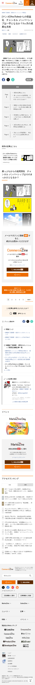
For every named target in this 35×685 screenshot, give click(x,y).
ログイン (18, 275)
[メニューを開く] (3, 3)
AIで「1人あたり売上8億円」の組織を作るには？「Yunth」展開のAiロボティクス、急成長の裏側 (19, 491)
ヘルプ (9, 653)
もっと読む (7, 370)
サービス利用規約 (12, 666)
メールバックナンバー (18, 265)
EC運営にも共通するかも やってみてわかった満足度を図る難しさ (22, 117)
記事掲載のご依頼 (26, 595)
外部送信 (10, 671)
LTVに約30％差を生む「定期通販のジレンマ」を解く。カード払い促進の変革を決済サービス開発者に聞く (18, 524)
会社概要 (10, 663)
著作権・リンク (12, 655)
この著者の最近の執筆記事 (20, 402)
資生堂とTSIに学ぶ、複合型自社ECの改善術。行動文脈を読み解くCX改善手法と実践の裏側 (18, 517)
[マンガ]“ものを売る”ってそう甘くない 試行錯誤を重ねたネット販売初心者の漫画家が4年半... (17, 359)
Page (6, 107)
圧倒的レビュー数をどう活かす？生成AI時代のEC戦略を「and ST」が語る (18, 552)
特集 (3, 619)
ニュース (5, 611)
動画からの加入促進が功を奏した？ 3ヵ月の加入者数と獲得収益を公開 (22, 107)
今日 (10, 485)
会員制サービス (23, 34)
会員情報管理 (11, 658)
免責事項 (10, 661)
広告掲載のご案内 (9, 595)
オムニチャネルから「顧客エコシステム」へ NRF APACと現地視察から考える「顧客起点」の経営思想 (18, 510)
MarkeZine (5, 603)
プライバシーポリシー (13, 669)
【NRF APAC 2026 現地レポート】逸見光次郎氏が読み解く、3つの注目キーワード (18, 539)
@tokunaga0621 (23, 393)
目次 (17, 87)
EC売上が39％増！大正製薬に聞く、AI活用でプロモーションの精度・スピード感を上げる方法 (19, 498)
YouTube (4, 34)
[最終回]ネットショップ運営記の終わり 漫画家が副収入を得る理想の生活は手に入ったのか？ (18, 353)
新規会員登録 (18, 269)
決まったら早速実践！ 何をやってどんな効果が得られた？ (22, 134)
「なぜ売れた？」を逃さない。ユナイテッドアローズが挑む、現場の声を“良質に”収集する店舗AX (18, 546)
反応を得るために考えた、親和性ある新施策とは (22, 126)
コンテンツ (15, 34)
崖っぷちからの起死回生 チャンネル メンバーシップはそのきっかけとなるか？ (22, 97)
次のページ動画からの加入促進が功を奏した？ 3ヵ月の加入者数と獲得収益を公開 (17, 290)
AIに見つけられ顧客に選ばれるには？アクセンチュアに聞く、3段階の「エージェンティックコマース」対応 (19, 532)
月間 (25, 485)
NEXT (28, 299)
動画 (10, 34)
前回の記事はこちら (20, 93)
